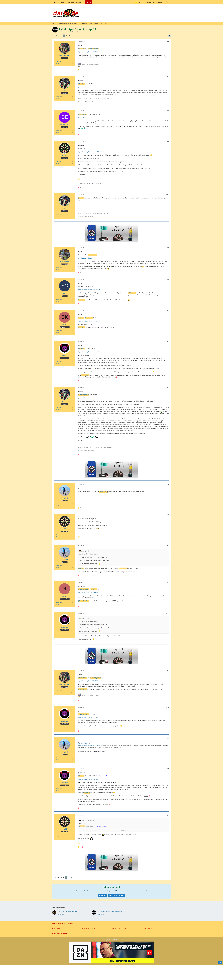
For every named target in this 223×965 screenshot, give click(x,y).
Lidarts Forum (60, 914)
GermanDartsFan (61, 913)
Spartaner (99, 913)
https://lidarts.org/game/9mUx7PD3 (88, 152)
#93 (167, 546)
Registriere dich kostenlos (115, 891)
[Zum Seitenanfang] (220, 962)
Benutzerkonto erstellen (116, 895)
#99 (167, 769)
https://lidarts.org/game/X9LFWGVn (88, 681)
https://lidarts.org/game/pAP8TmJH (88, 321)
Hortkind (81, 48)
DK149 (81, 318)
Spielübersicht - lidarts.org (85, 258)
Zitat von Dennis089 (87, 820)
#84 (167, 142)
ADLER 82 (82, 84)
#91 (167, 484)
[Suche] (168, 2)
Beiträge (58, 63)
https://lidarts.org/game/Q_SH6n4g (88, 592)
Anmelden (102, 895)
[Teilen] (169, 36)
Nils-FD (93, 183)
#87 (167, 279)
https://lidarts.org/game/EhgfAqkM (88, 779)
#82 (167, 77)
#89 (167, 342)
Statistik (80, 118)
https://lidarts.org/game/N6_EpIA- (88, 717)
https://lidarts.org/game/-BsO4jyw (88, 289)
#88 (167, 311)
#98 (167, 738)
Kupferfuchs (92, 255)
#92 (167, 515)
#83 (167, 111)
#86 (167, 248)
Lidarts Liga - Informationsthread (67, 911)
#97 (167, 707)
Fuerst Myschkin (94, 48)
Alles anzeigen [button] (123, 830)
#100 (167, 815)
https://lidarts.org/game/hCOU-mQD (89, 745)
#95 (167, 613)
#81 (167, 42)
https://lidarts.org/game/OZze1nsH (88, 352)
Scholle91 (82, 348)
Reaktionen (58, 61)
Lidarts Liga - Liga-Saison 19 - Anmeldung (109, 911)
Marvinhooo (82, 114)
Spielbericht (81, 87)
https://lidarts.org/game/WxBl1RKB (88, 52)
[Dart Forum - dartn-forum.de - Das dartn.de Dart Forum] (111, 13)
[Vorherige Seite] (53, 36)
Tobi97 (81, 568)
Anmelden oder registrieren (155, 2)
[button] (140, 2)
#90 (167, 388)
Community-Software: (111, 940)
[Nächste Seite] (69, 36)
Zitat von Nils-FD (86, 551)
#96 (167, 671)
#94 (167, 582)
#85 (167, 194)
